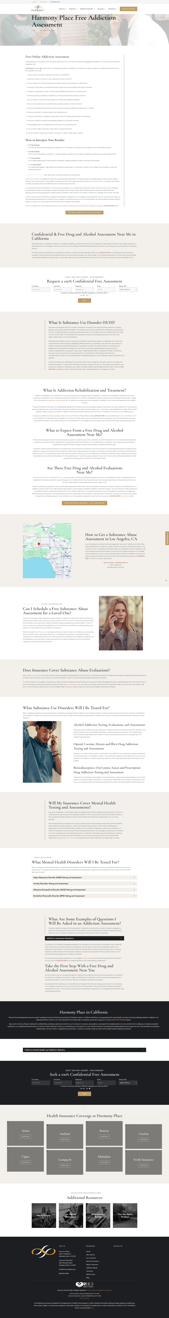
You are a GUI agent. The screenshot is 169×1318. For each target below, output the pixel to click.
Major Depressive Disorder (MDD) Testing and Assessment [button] (57, 877)
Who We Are (90, 1255)
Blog (87, 1277)
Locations (34, 2)
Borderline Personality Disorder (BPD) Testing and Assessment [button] (59, 895)
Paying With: (123, 286)
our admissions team (74, 684)
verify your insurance (70, 838)
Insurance (89, 1271)
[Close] (166, 580)
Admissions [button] (111, 9)
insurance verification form (127, 416)
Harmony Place (32, 179)
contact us (125, 496)
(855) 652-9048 (105, 252)
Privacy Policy (90, 1290)
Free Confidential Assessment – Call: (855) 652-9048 (84, 503)
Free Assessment (55, 2)
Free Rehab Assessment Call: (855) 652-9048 (84, 212)
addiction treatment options (93, 181)
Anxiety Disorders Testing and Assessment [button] (50, 883)
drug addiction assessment (88, 206)
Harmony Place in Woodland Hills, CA (50, 477)
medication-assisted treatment (58, 400)
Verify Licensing (84, 1298)
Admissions (43, 2)
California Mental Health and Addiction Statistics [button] (45, 1050)
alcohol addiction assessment (67, 206)
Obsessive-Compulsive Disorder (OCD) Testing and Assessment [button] (59, 889)
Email (99, 286)
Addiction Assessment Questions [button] (60, 938)
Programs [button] (72, 9)
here (92, 1308)
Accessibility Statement (103, 1290)
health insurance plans (34, 675)
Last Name (57, 286)
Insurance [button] (100, 9)
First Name (35, 286)
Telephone (78, 286)
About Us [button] (62, 9)
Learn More (25, 1136)
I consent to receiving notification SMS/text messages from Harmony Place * (85, 293)
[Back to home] (38, 9)
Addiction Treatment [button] (86, 9)
